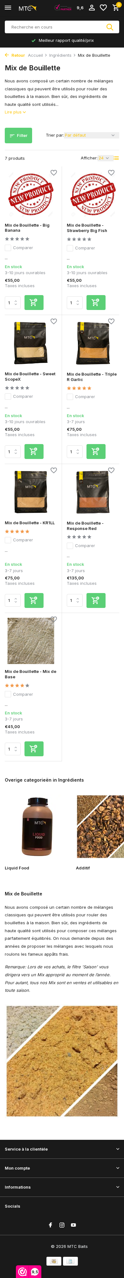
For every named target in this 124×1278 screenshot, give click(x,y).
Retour (17, 55)
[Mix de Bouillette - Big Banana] (31, 194)
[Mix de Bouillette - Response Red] (93, 492)
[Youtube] (73, 1225)
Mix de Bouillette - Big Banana (27, 228)
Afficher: (89, 157)
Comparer (23, 247)
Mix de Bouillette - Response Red (85, 525)
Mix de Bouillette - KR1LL (30, 522)
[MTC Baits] (33, 8)
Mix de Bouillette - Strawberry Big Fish (87, 228)
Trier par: (55, 135)
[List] (116, 158)
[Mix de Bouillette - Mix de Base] (31, 641)
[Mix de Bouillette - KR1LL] (31, 492)
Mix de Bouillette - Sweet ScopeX (30, 376)
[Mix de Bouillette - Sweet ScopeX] (31, 343)
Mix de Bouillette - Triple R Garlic (92, 376)
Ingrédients (60, 55)
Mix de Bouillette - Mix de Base (30, 674)
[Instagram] (62, 1225)
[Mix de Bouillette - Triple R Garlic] (93, 343)
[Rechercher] (110, 27)
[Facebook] (50, 1225)
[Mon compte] (92, 7)
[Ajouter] (34, 302)
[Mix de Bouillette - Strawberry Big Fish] (93, 194)
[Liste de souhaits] (103, 8)
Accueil (35, 55)
